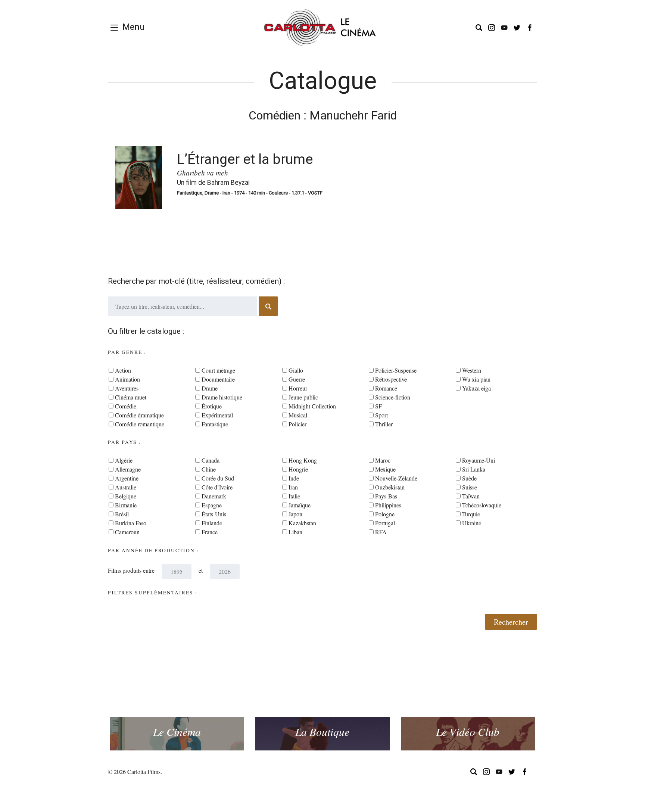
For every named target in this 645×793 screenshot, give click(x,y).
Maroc (382, 460)
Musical (298, 415)
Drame (210, 388)
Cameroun (127, 532)
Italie (294, 496)
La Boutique (322, 731)
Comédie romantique (139, 424)
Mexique (385, 469)
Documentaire (218, 379)
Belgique (125, 496)
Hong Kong (303, 460)
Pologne (385, 514)
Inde (294, 478)
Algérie (124, 460)
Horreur (298, 388)
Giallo (296, 370)
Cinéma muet (130, 397)
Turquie (471, 514)
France (210, 532)
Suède (469, 478)
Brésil (122, 514)
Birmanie (126, 505)
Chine (209, 469)
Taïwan (471, 496)
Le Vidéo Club (467, 731)
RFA (381, 532)
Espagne (212, 505)
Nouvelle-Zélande (396, 478)
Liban (295, 532)
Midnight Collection (312, 406)
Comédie (125, 406)
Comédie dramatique (139, 415)
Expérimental (217, 415)
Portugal (385, 523)
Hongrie (298, 469)
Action (123, 370)
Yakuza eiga (476, 388)
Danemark (214, 496)
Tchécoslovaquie (481, 505)
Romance (386, 388)
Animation (127, 379)
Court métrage (218, 370)
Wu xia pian (476, 379)
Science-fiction (392, 397)
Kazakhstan (302, 523)
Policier (297, 424)
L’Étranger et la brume (245, 159)
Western (471, 370)
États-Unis (214, 514)
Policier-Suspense (396, 370)
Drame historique (222, 397)
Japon (295, 514)
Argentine (126, 478)
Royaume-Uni (478, 460)
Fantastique (215, 424)
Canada (210, 460)
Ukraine (471, 523)
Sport (381, 415)
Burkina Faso (130, 523)
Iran (293, 487)
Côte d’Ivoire (217, 487)
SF (378, 406)
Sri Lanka (473, 469)
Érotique (212, 406)
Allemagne (128, 469)
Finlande (212, 523)
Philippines (388, 505)
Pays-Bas (386, 496)
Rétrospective (391, 379)
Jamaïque (300, 505)
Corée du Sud (218, 478)
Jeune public (303, 397)
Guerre (297, 379)
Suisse (469, 487)
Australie (125, 487)
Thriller (384, 424)
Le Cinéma (177, 731)
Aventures (126, 388)
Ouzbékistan (390, 487)
